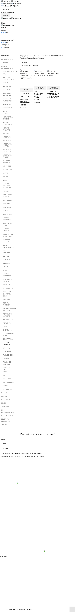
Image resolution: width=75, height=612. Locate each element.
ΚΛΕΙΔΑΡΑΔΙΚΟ (44, 524)
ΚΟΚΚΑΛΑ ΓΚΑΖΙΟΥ (6, 241)
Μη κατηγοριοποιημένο (7, 411)
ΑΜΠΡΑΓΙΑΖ (7, 90)
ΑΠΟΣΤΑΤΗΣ (7, 140)
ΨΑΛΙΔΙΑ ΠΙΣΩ (7, 389)
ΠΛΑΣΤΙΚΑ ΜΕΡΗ (7, 415)
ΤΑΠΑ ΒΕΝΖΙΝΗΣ (8, 355)
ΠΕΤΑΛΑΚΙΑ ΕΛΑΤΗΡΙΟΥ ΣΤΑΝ (7, 294)
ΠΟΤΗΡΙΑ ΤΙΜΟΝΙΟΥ (6, 304)
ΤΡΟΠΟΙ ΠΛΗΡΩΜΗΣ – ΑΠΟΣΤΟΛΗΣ (13, 540)
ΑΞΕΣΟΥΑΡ (5, 63)
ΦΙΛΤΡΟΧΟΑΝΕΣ (8, 382)
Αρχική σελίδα (25, 56)
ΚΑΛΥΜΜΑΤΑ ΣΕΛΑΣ (7, 224)
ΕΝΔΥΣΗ (4, 396)
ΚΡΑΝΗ (3, 403)
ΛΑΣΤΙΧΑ (6, 256)
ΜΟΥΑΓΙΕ (6, 270)
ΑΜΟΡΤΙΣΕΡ (7, 86)
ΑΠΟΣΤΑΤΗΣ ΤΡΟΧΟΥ (7, 156)
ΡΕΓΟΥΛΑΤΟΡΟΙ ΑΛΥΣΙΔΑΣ (8, 315)
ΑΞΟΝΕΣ (6, 133)
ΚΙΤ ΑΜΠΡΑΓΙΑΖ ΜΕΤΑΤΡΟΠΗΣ (8, 235)
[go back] (3, 47)
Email (3, 439)
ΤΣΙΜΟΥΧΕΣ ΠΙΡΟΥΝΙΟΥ (7, 363)
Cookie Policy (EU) (7, 547)
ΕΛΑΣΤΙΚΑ (5, 392)
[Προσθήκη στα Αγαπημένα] (22, 86)
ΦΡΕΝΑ (5, 385)
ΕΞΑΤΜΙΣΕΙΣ (7, 207)
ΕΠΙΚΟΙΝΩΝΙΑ (6, 544)
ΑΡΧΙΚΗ (4, 534)
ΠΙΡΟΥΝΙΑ (6, 299)
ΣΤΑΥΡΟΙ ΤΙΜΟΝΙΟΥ (6, 343)
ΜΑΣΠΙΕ (5, 267)
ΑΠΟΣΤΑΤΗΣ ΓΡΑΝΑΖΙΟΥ (7, 150)
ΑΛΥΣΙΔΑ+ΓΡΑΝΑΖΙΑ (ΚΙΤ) (9, 73)
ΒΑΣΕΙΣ (5, 176)
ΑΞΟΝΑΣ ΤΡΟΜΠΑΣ (6, 129)
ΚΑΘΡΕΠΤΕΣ (7, 214)
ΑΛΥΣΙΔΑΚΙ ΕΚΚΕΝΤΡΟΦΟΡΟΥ (9, 78)
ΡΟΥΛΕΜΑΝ (7, 323)
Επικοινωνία (38, 476)
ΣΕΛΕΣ (5, 326)
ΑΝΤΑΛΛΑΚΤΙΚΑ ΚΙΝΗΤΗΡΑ (48, 487)
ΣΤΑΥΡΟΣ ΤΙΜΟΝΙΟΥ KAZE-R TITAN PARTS (39, 97)
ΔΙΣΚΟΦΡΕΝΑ (7, 200)
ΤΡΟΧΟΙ (4, 424)
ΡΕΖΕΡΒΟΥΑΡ (8, 319)
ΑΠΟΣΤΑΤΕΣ (7, 137)
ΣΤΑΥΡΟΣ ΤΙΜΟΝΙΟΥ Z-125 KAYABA (53, 94)
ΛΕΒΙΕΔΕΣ (6, 260)
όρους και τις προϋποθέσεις (34, 453)
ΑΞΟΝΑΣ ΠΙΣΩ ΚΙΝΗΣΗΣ (8, 118)
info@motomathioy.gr (46, 543)
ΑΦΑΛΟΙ (5, 173)
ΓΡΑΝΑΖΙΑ (6, 191)
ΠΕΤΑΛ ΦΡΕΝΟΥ (8, 288)
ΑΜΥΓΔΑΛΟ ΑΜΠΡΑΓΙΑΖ (7, 94)
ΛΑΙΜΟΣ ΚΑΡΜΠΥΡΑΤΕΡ (8, 246)
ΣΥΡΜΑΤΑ (6, 348)
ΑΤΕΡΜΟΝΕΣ (7, 169)
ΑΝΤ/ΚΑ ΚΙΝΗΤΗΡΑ (8, 59)
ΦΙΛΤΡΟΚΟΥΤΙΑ (8, 378)
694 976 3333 (43, 540)
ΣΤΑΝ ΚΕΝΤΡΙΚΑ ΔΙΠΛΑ (8, 334)
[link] (58, 551)
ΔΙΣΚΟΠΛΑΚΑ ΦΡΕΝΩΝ (7, 195)
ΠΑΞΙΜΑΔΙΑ (7, 285)
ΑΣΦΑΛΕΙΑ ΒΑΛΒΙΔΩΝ (6, 161)
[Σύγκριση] (22, 81)
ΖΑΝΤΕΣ (6, 210)
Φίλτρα (24, 62)
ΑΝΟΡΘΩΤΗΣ (7, 108)
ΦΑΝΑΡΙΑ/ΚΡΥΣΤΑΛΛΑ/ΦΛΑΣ (7, 369)
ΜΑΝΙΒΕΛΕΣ (7, 263)
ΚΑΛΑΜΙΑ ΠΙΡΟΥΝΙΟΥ (7, 218)
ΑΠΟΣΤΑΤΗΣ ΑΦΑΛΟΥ (7, 145)
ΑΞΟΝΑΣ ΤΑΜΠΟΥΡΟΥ (7, 123)
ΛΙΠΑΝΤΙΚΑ (5, 406)
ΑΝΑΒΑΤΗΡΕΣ (8, 104)
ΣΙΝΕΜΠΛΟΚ (7, 330)
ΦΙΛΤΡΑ (5, 375)
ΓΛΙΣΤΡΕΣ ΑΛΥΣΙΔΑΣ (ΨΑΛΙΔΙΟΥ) (7, 185)
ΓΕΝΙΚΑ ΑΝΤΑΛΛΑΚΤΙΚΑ (7, 67)
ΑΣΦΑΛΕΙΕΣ (7, 166)
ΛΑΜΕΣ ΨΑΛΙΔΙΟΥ (6, 252)
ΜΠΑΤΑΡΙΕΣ (43, 507)
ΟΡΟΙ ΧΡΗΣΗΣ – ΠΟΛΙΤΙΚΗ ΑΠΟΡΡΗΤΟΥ (15, 537)
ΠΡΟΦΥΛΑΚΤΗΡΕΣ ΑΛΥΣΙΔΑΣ (9, 309)
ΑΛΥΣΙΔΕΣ (6, 83)
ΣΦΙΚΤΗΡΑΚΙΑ (8, 351)
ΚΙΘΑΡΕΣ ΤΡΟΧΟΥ (6, 230)
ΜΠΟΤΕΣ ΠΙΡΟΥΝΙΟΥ (7, 275)
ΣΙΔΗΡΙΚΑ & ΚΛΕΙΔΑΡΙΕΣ (5, 420)
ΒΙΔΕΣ (5, 180)
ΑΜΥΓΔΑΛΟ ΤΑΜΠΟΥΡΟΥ (7, 100)
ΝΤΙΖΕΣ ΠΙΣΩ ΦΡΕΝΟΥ (7, 280)
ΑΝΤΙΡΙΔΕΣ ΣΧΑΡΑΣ (6, 112)
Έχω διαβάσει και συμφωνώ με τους (22, 453)
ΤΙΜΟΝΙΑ (6, 358)
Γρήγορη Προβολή (27, 81)
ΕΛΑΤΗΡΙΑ (6, 203)
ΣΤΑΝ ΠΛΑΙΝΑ (8, 339)
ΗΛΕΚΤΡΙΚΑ (5, 399)
